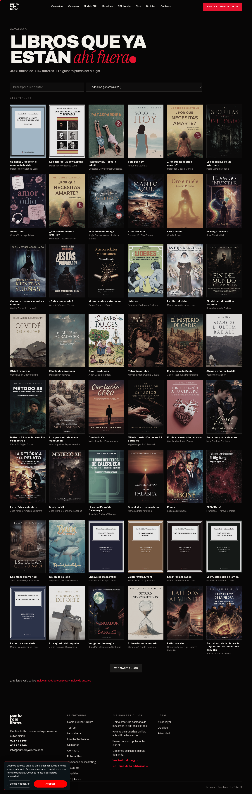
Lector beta (74, 733)
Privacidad (164, 733)
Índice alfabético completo (53, 680)
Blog (138, 6)
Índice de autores (81, 680)
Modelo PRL (90, 6)
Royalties (107, 6)
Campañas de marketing (81, 762)
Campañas (57, 6)
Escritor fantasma (78, 739)
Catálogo (73, 6)
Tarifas (71, 727)
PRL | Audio (124, 6)
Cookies (163, 727)
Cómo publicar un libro (80, 722)
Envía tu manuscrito (222, 6)
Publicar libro (74, 756)
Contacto (165, 6)
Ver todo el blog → (126, 760)
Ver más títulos (126, 668)
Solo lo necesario (20, 784)
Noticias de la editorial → (130, 766)
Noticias (150, 6)
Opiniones (73, 745)
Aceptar (50, 784)
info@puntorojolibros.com (26, 750)
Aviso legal (164, 722)
